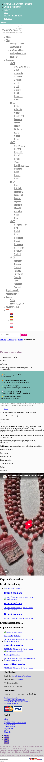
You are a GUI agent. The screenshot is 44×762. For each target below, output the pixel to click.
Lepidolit (17, 201)
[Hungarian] (7, 310)
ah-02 (12, 102)
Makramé (40, 403)
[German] (11, 316)
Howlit (17, 158)
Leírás (6, 409)
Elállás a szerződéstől (11, 703)
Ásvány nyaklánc (17, 50)
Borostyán (18, 96)
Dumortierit (19, 115)
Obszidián (18, 211)
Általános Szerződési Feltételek (14, 700)
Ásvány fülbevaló (17, 43)
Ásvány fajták (11, 340)
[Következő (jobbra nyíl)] (3, 761)
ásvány (24, 405)
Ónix (16, 218)
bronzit (19, 405)
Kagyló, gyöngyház (21, 165)
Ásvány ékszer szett (18, 53)
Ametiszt (17, 79)
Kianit (16, 178)
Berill (16, 92)
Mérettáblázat (8, 728)
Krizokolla (18, 188)
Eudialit (17, 122)
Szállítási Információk (11, 698)
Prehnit (17, 231)
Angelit (17, 83)
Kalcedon (18, 168)
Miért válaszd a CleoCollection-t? (18, 4)
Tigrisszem (18, 273)
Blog (6, 12)
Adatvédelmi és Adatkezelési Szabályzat (17, 701)
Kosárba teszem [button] (28, 597)
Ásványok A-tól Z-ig (22, 66)
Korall (16, 185)
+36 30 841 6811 (18, 679)
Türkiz (16, 280)
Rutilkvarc (18, 250)
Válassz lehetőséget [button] (29, 658)
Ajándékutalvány (12, 293)
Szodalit (17, 267)
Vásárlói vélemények (12, 6)
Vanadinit (18, 283)
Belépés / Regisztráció (13, 15)
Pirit (16, 227)
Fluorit (17, 125)
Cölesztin (18, 109)
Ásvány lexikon (9, 726)
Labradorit (18, 191)
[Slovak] (11, 326)
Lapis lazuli (18, 194)
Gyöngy (17, 139)
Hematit (17, 148)
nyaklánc (30, 405)
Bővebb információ (16, 597)
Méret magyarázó (17, 303)
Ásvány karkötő (16, 46)
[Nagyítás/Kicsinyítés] (1, 759)
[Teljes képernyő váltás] (3, 759)
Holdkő (17, 155)
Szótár (12, 300)
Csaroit (17, 112)
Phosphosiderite (20, 224)
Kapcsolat (8, 18)
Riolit (16, 234)
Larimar (17, 198)
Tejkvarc (17, 270)
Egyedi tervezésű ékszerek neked (15, 723)
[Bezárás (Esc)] (7, 759)
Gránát (17, 135)
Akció (8, 36)
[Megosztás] (5, 759)
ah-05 (12, 221)
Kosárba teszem (6, 370)
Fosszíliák (14, 56)
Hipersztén (18, 152)
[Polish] (11, 323)
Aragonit (17, 89)
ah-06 (12, 257)
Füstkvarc (18, 129)
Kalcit (16, 171)
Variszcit (17, 287)
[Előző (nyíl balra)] (1, 761)
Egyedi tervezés (12, 290)
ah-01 (12, 63)
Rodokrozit (18, 237)
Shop (8, 40)
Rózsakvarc (18, 244)
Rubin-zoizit (19, 247)
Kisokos (9, 297)
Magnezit (18, 204)
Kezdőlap (3, 340)
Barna (2, 405)
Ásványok (10, 60)
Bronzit (17, 99)
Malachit (17, 208)
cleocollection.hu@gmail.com (21, 676)
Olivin (16, 214)
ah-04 (12, 181)
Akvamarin (18, 73)
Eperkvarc (18, 119)
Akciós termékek (9, 721)
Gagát (16, 132)
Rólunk (7, 9)
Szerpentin (18, 264)
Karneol (17, 175)
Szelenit (17, 254)
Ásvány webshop (12, 306)
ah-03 (12, 142)
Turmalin (17, 277)
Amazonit (18, 76)
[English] (11, 313)
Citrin (16, 106)
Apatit (16, 86)
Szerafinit (18, 260)
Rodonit (17, 241)
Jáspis (16, 162)
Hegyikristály (19, 145)
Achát (16, 69)
